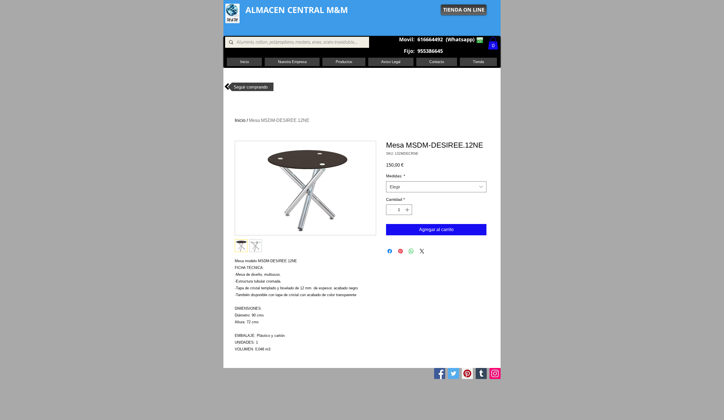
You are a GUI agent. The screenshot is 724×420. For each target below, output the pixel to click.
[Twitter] (453, 373)
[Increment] (407, 210)
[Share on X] (422, 251)
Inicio (240, 120)
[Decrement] (390, 210)
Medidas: (395, 176)
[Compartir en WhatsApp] (411, 251)
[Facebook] (439, 373)
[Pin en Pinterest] (400, 251)
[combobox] (436, 186)
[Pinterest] (467, 373)
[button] (493, 43)
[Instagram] (495, 373)
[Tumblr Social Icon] (481, 373)
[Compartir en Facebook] (389, 251)
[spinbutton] (399, 210)
